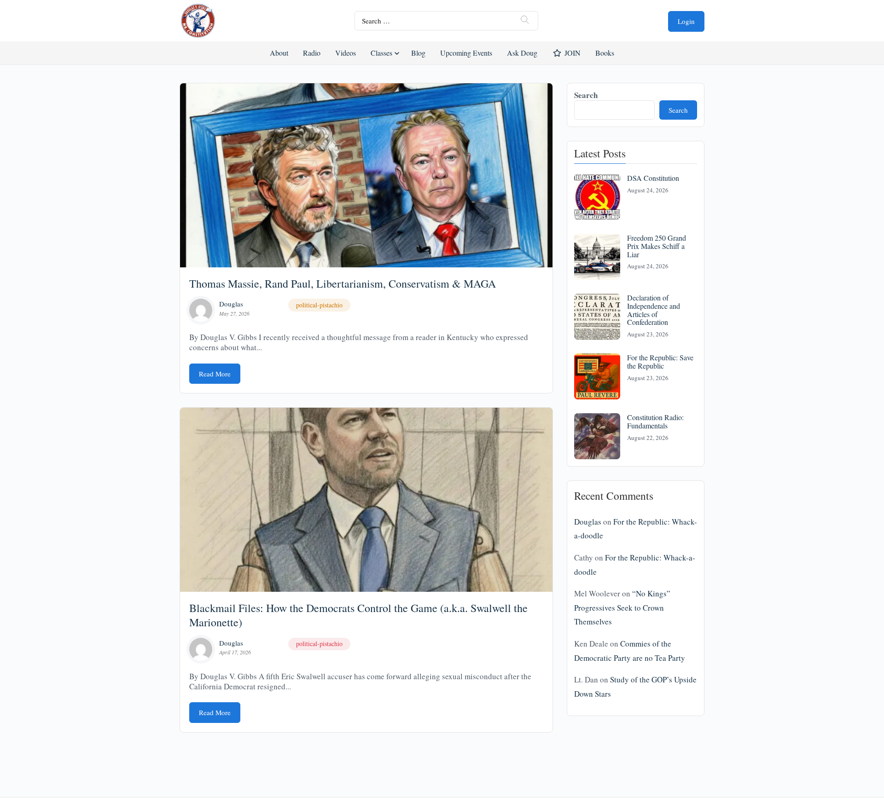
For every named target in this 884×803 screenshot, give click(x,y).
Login (686, 21)
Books (604, 53)
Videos (345, 53)
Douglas (231, 303)
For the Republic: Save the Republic (660, 361)
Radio (311, 53)
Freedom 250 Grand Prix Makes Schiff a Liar (656, 246)
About (279, 53)
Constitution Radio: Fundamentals (655, 421)
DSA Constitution (653, 178)
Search (586, 95)
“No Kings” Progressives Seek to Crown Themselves (622, 607)
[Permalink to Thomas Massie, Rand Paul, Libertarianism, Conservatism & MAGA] (366, 175)
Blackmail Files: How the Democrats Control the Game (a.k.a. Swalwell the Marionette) (358, 615)
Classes (381, 53)
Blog (418, 53)
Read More (215, 373)
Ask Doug (521, 53)
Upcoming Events (466, 53)
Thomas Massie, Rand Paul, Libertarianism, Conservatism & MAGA (342, 283)
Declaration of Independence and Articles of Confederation (653, 310)
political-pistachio (319, 304)
